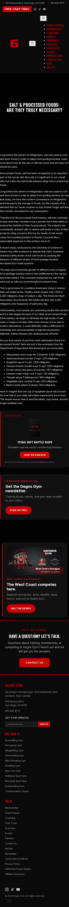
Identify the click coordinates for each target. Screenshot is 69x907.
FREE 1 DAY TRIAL (17, 9)
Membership (11, 807)
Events (8, 833)
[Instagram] (35, 9)
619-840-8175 (12, 710)
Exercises (10, 828)
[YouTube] (44, 9)
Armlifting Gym (12, 765)
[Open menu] (32, 43)
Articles (9, 848)
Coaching (10, 818)
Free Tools (11, 823)
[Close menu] (43, 18)
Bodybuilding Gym (14, 786)
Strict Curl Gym (13, 770)
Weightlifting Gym (14, 750)
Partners (9, 838)
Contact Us (34, 662)
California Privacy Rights (18, 869)
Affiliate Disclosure (15, 874)
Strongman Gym (13, 745)
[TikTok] (40, 9)
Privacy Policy (12, 864)
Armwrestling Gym (14, 755)
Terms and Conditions (16, 858)
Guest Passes (12, 813)
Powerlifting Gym (14, 740)
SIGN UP (44, 724)
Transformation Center (17, 791)
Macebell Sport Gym (16, 781)
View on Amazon (35, 454)
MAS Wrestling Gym (15, 760)
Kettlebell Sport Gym (16, 775)
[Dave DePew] (8, 901)
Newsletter (11, 853)
